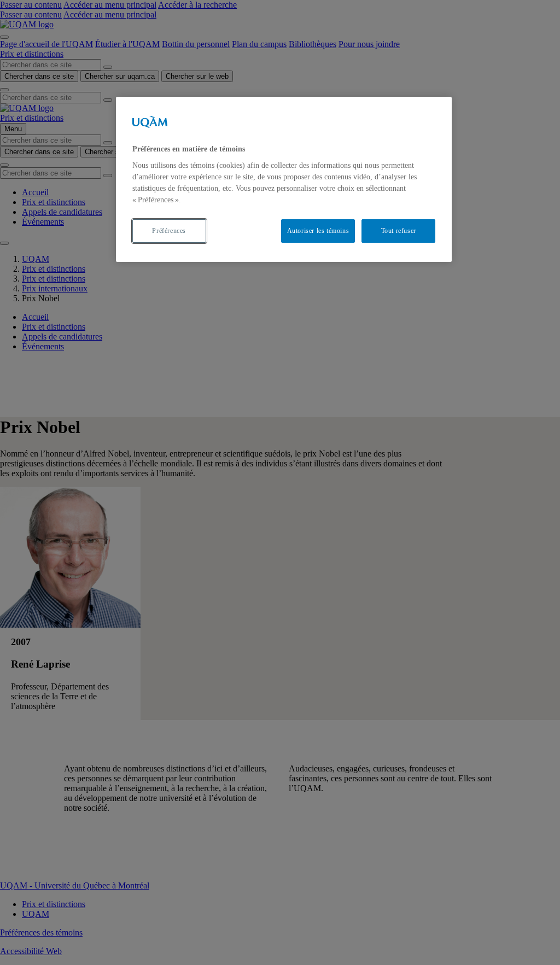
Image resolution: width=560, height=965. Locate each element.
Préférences (169, 231)
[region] (284, 179)
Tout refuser (398, 231)
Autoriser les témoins (318, 231)
